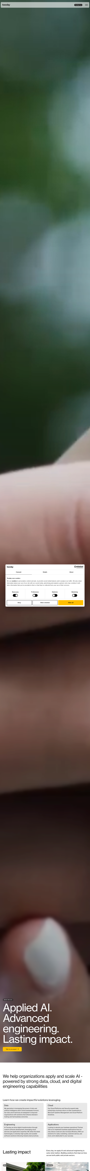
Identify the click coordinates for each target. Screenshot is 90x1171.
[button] (86, 4)
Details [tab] (45, 572)
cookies (14, 581)
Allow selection (45, 602)
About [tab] (71, 572)
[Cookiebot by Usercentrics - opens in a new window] (75, 567)
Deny (19, 602)
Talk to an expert (11, 1049)
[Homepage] (6, 5)
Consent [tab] (18, 572)
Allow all (70, 602)
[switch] (35, 595)
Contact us (78, 5)
